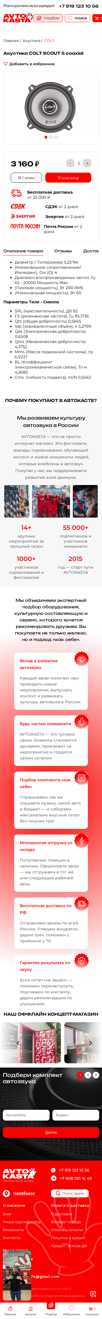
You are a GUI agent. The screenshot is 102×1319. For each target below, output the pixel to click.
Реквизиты (13, 1229)
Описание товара (23, 251)
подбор (52, 18)
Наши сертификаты (22, 1222)
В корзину (68, 177)
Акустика (32, 40)
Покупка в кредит (68, 1237)
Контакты (12, 1237)
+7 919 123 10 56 (79, 6)
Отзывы (63, 251)
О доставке (61, 1214)
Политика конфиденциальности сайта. (37, 1288)
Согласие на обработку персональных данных (44, 1295)
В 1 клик (26, 177)
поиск (81, 18)
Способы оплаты (67, 1229)
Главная (11, 40)
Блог (7, 1214)
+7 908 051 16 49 (76, 1178)
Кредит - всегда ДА (69, 1245)
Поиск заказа (73, 1193)
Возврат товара (66, 1222)
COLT (49, 40)
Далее (51, 1132)
